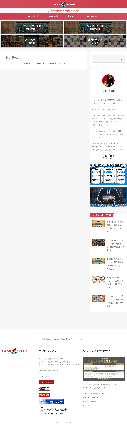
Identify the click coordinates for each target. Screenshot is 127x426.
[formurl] (111, 156)
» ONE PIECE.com (45, 376)
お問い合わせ (60, 339)
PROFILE (74, 16)
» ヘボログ (86, 405)
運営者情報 (47, 339)
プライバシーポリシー (77, 339)
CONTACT (95, 16)
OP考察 (54, 16)
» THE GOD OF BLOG (90, 397)
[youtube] (105, 156)
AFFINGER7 (87, 388)
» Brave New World (89, 401)
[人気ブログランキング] (44, 389)
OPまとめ (35, 16)
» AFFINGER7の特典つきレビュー (94, 394)
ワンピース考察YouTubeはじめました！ (63, 11)
